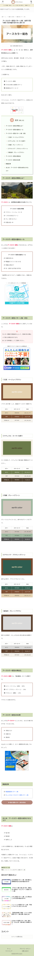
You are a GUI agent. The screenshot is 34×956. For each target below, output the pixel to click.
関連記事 (8, 164)
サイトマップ (9, 951)
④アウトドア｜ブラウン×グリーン (18, 148)
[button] (30, 499)
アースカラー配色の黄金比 (13, 156)
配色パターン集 (6, 867)
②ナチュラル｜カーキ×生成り (16, 141)
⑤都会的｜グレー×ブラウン (16, 152)
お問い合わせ (25, 951)
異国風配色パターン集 (12, 792)
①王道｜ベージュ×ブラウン (16, 137)
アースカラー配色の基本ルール (14, 130)
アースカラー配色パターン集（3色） (16, 133)
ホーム (9, 948)
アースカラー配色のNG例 (13, 160)
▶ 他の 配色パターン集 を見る (17, 802)
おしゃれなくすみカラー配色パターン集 (17, 795)
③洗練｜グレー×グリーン (15, 145)
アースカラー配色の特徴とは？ (14, 126)
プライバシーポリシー (25, 948)
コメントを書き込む (17, 936)
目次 (16, 120)
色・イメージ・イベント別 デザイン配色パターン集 (14, 869)
